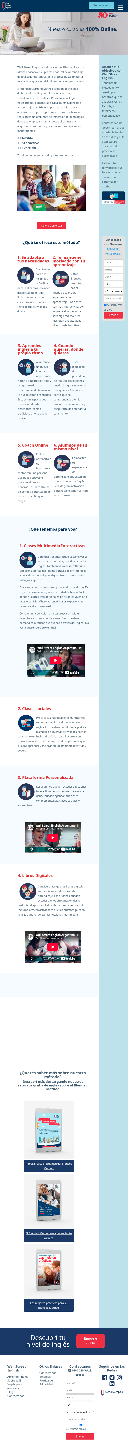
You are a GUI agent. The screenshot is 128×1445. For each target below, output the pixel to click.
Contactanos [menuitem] (15, 1396)
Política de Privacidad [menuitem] (46, 1382)
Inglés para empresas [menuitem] (14, 1386)
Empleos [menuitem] (45, 1377)
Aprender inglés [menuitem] (17, 1377)
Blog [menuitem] (10, 1392)
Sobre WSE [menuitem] (14, 1380)
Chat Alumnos (101, 5)
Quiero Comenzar (51, 225)
